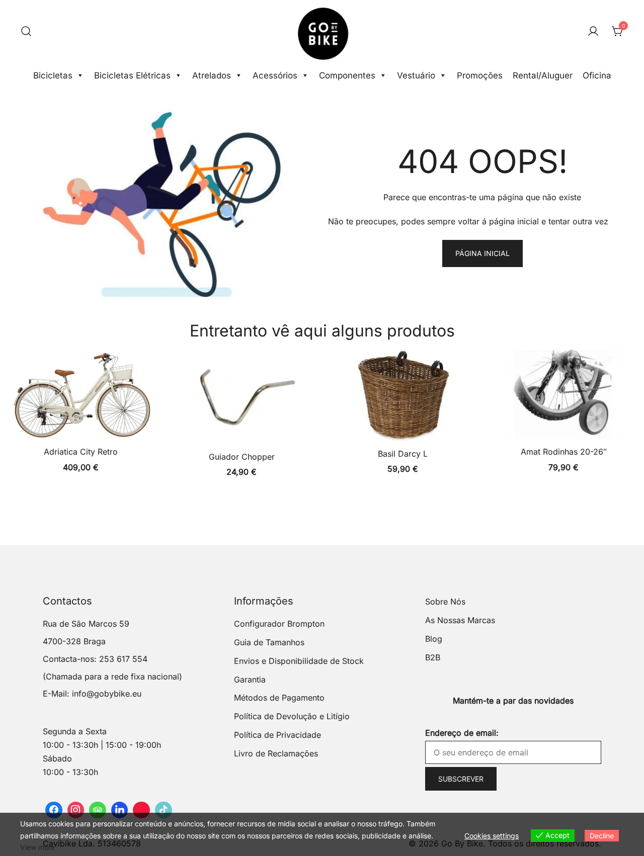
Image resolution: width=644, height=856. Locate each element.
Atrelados (211, 75)
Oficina (597, 75)
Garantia (250, 679)
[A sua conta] (593, 31)
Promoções (480, 75)
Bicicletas (52, 75)
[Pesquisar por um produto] (26, 32)
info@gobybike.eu (106, 694)
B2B (432, 657)
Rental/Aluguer (543, 75)
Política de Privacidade (277, 735)
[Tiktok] (163, 810)
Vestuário (416, 75)
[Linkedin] (120, 810)
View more (37, 847)
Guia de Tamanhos (269, 642)
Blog (433, 639)
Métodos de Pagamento (279, 698)
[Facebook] (54, 810)
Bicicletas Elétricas (132, 75)
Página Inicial (482, 253)
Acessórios (275, 75)
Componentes (347, 75)
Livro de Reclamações (276, 753)
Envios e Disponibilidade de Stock (299, 661)
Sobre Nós (445, 601)
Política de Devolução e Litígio (292, 716)
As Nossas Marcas (460, 620)
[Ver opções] (80, 396)
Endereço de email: (462, 733)
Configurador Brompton (279, 624)
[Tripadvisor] (98, 810)
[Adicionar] (402, 397)
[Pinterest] (141, 810)
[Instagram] (76, 810)
